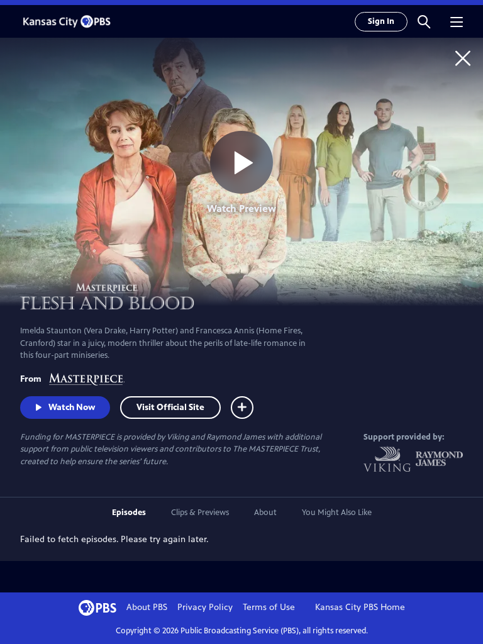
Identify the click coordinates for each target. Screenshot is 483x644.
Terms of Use (269, 607)
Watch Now (71, 407)
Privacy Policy (205, 607)
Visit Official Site (170, 407)
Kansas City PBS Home (360, 607)
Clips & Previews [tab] (200, 513)
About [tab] (265, 513)
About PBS (146, 607)
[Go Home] (462, 57)
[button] (424, 21)
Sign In (381, 21)
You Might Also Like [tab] (337, 513)
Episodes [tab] (129, 513)
